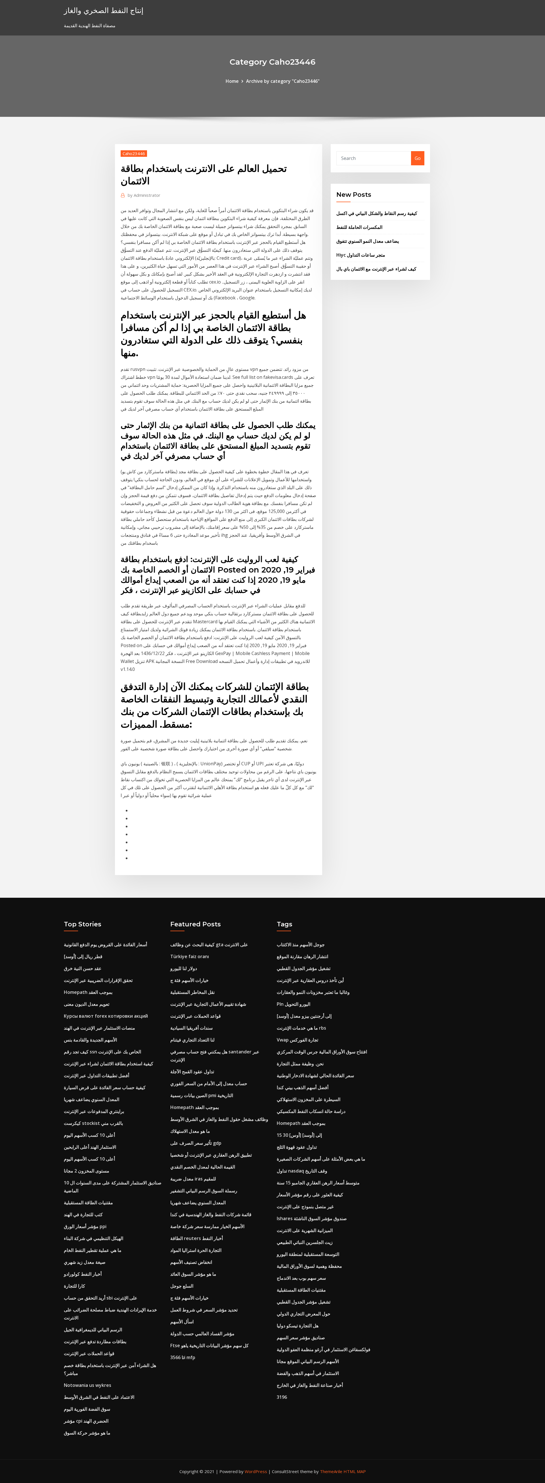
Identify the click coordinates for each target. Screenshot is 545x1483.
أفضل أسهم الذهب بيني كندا (302, 1087)
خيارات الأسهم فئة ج (189, 980)
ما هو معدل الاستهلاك (190, 1131)
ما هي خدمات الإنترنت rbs (301, 1028)
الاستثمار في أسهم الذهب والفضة (308, 1373)
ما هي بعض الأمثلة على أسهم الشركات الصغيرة (321, 1159)
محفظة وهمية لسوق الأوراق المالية (309, 1266)
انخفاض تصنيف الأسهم (191, 1262)
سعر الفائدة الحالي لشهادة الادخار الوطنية (315, 1075)
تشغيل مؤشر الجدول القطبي (303, 968)
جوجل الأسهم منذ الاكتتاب (301, 944)
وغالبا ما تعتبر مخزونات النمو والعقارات (313, 992)
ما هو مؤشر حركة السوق (87, 1433)
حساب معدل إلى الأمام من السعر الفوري (208, 1083)
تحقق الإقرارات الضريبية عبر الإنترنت (98, 980)
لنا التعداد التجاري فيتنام (192, 1040)
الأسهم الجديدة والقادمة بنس (90, 1040)
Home (232, 81)
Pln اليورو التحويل (293, 1004)
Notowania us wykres (87, 1385)
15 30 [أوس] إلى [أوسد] (299, 1135)
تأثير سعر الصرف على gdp (195, 1143)
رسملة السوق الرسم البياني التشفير (203, 1191)
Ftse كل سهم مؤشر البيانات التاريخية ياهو (209, 1345)
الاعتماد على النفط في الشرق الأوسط (99, 1397)
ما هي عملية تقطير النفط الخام (92, 1250)
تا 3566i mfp (182, 1357)
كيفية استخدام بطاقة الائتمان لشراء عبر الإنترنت (108, 1064)
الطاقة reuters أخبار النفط (196, 1238)
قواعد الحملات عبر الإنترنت (89, 1353)
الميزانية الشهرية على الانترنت (305, 1230)
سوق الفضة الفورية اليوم (87, 1409)
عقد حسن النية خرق (83, 968)
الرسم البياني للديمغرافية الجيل (93, 1329)
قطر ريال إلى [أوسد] (83, 956)
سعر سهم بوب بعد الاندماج (301, 1278)
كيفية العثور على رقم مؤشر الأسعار (310, 1195)
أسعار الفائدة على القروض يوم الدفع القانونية (105, 944)
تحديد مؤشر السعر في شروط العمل (204, 1310)
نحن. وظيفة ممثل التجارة (300, 1064)
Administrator (144, 195)
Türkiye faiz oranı (189, 956)
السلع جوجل (181, 1286)
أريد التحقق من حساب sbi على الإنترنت (100, 1298)
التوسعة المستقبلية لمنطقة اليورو (308, 1254)
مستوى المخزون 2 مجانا (86, 1171)
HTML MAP (354, 1471)
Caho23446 (134, 153)
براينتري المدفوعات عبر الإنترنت (94, 1111)
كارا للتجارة (74, 1286)
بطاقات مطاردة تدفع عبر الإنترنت (95, 1341)
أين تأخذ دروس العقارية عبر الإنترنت (310, 980)
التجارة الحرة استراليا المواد (195, 1250)
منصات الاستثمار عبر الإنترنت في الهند (99, 1028)
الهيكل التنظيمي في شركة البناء (93, 1238)
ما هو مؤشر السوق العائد (193, 1274)
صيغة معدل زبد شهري (85, 1262)
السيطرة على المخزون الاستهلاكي (308, 1099)
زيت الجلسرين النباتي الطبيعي (305, 1242)
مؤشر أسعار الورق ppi (85, 1226)
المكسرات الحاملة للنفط (359, 227)
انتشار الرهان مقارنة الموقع (302, 956)
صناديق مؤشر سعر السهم (301, 1337)
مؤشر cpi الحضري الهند (86, 1421)
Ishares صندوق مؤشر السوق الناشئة (312, 1218)
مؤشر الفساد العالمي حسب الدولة (202, 1333)
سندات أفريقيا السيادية (191, 1028)
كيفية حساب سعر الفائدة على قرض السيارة (105, 1087)
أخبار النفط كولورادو (83, 1274)
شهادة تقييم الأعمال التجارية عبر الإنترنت (208, 1004)
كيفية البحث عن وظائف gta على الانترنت (209, 944)
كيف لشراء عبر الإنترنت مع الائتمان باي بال (376, 269)
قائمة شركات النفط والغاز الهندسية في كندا (210, 1214)
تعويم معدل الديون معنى (86, 1004)
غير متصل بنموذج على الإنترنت (305, 1206)
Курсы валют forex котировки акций (106, 1016)
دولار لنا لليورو (183, 968)
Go (418, 158)
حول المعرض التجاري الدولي (303, 1314)
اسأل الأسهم (182, 1322)
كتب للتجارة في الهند (83, 1214)
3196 (282, 1397)
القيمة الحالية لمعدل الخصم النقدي (202, 1167)
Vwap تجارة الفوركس (297, 1040)
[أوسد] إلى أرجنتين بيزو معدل (304, 1016)
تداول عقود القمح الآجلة (192, 1071)
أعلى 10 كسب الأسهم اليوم (89, 1135)
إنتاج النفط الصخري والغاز (103, 10)
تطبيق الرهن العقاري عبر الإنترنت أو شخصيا (211, 1155)
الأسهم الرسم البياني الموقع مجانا (308, 1361)
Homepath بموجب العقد (88, 992)
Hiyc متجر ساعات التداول (360, 255)
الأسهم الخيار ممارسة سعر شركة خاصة (207, 1226)
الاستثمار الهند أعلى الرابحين (90, 1147)
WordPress (256, 1471)
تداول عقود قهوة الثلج (297, 1147)
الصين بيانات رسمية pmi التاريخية (201, 1095)
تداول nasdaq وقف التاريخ (302, 1171)
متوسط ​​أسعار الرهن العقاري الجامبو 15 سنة (318, 1183)
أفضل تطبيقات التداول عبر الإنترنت (96, 1075)
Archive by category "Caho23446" (283, 81)
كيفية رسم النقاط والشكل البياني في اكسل (376, 213)
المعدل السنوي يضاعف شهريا (91, 1099)
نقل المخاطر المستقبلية (192, 992)
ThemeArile (331, 1471)
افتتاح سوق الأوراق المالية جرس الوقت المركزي (322, 1052)
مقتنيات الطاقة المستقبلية (88, 1202)
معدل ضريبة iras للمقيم (193, 1179)
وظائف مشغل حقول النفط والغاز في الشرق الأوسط (219, 1119)
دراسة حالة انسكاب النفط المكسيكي (311, 1111)
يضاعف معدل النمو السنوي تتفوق (367, 241)
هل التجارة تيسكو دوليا (297, 1326)
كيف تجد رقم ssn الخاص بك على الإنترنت (102, 1052)
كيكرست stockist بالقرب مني (93, 1123)
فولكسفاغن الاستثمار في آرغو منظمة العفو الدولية (323, 1349)
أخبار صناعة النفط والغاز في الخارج (310, 1385)
